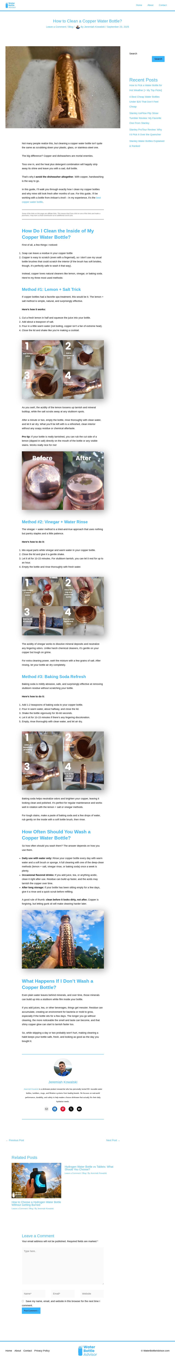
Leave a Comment (56, 26)
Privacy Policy (42, 1350)
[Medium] (79, 1109)
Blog (70, 26)
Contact (163, 5)
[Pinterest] (62, 1109)
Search (133, 53)
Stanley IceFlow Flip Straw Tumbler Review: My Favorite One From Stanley (145, 118)
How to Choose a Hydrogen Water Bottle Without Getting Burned (36, 1203)
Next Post (113, 1140)
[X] (71, 1109)
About (150, 5)
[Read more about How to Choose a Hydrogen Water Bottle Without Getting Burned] (36, 1180)
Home (139, 5)
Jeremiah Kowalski (31, 1089)
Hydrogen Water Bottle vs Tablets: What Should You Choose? (89, 1168)
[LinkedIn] (54, 1109)
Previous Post (15, 1140)
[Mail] (46, 1109)
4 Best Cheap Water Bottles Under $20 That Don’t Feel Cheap (144, 101)
